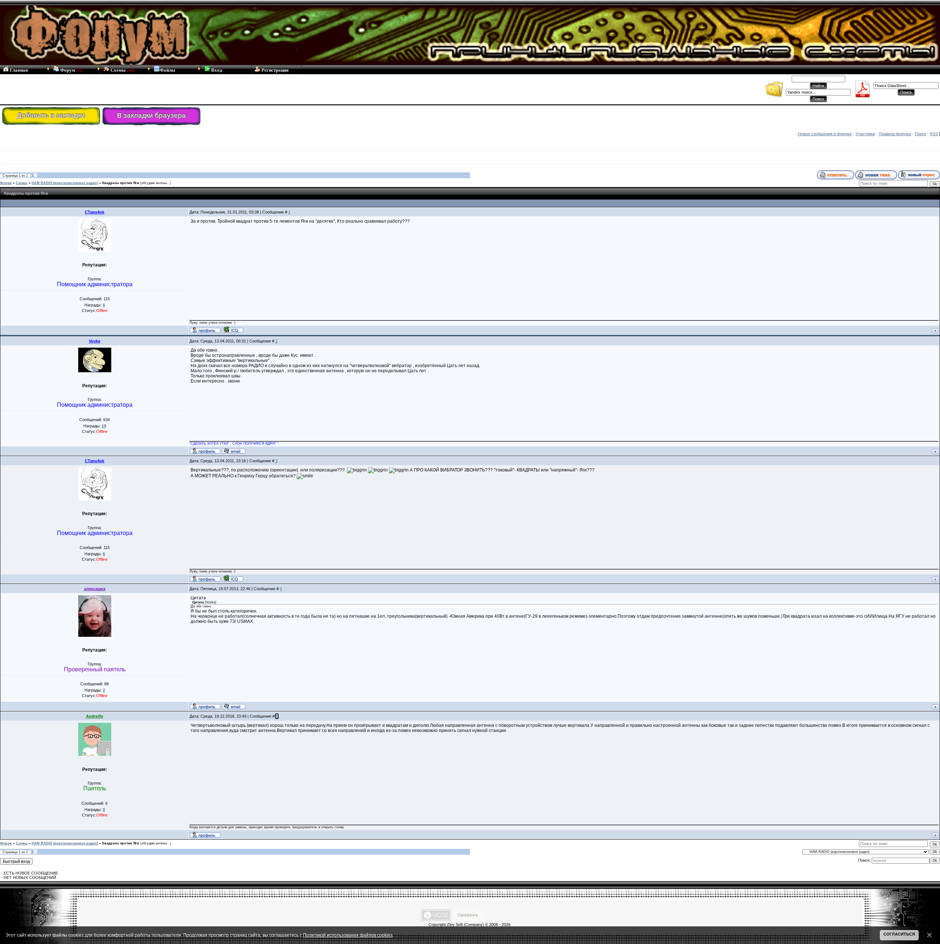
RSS (934, 134)
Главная (18, 70)
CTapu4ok (94, 212)
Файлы (167, 70)
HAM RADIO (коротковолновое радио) (65, 183)
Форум (70, 70)
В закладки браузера (151, 115)
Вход (216, 70)
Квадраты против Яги (120, 183)
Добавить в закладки (51, 115)
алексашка (94, 588)
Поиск (920, 134)
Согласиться (899, 934)
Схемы (121, 70)
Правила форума (895, 134)
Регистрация (274, 70)
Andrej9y (94, 716)
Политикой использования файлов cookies (348, 935)
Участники (865, 134)
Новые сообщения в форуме (825, 134)
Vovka (94, 341)
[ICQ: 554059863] (232, 329)
